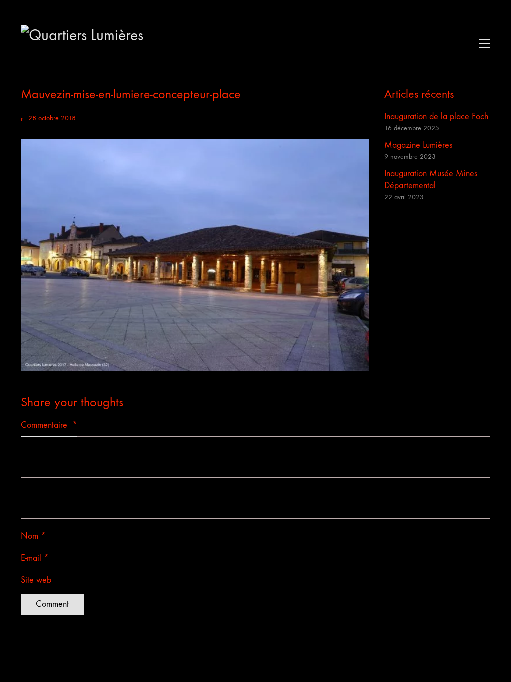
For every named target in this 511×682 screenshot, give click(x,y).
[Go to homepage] (96, 43)
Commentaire (49, 425)
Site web (36, 580)
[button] (482, 44)
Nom (33, 536)
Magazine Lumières (418, 145)
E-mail (35, 558)
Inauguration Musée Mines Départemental (430, 179)
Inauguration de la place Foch (436, 116)
